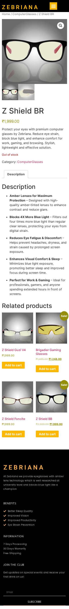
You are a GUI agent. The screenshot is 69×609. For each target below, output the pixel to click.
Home (6, 14)
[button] (53, 6)
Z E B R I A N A (20, 7)
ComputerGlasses (24, 14)
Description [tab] (16, 174)
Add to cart (13, 365)
